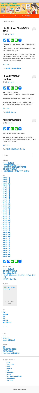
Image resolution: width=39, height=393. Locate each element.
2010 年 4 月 (6, 228)
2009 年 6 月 (6, 244)
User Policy (10, 380)
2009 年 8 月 (6, 240)
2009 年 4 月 (6, 248)
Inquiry (9, 374)
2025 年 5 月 (6, 180)
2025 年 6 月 (6, 178)
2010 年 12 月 (7, 220)
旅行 (4, 316)
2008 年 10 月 (7, 256)
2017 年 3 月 (6, 198)
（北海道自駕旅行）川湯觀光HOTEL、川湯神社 (16, 171)
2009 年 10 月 (7, 236)
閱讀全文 (6, 64)
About (10, 16)
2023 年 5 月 (6, 186)
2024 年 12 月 (7, 184)
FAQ (8, 370)
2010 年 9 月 (6, 224)
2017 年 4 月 (6, 196)
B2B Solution (10, 372)
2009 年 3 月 (6, 250)
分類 (4, 312)
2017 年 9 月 (6, 188)
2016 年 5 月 (6, 214)
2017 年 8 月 (6, 190)
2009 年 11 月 (7, 234)
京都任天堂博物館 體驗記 (10, 169)
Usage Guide (10, 364)
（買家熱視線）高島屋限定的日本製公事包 (14, 167)
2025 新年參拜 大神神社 (9, 279)
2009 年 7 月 (6, 242)
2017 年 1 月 (6, 202)
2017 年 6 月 (6, 194)
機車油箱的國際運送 (12, 119)
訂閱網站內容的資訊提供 (9, 349)
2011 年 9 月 (6, 218)
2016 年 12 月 (7, 204)
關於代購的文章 (15, 149)
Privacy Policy (11, 378)
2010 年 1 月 (6, 230)
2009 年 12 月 (7, 232)
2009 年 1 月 (6, 252)
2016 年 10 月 (7, 208)
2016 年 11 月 (7, 206)
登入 (4, 347)
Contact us (6, 338)
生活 (4, 318)
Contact (17, 16)
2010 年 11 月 (7, 222)
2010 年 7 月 (6, 226)
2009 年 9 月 (6, 238)
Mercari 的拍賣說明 (8, 163)
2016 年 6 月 (6, 212)
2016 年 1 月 (6, 216)
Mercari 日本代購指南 (9, 340)
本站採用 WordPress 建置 (19, 389)
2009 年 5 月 (6, 246)
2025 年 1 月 (6, 182)
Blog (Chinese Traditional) (14, 376)
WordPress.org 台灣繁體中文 (11, 353)
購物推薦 (13, 68)
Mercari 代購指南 (26, 16)
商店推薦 (8, 68)
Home (5, 16)
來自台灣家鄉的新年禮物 (9, 273)
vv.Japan (5, 327)
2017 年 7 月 (6, 192)
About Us (9, 368)
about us (5, 336)
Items (8, 366)
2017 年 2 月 (6, 200)
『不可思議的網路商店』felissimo (12, 165)
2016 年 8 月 (6, 210)
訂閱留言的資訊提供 (8, 351)
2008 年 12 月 (7, 254)
